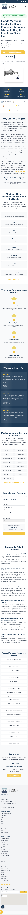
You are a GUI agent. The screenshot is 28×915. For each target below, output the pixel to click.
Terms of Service (5, 855)
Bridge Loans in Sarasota (14, 703)
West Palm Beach (5, 880)
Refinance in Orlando (14, 732)
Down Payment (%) (7, 507)
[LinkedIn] (26, 1)
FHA (2, 817)
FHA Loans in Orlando (14, 663)
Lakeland (3, 882)
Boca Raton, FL (20, 466)
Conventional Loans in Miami (14, 688)
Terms (25, 909)
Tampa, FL (7, 454)
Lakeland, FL (21, 470)
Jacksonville (4, 866)
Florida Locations (5, 838)
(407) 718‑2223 (17, 1)
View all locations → (6, 884)
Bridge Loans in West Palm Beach (14, 696)
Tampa (2, 865)
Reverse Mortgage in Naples (14, 718)
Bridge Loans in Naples (14, 699)
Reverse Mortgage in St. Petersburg (14, 721)
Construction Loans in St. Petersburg (14, 707)
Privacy (21, 909)
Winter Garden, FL (7, 462)
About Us (3, 842)
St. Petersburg (4, 876)
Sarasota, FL (21, 462)
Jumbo (2, 821)
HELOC (2, 826)
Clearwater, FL (7, 478)
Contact (3, 847)
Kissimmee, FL (7, 474)
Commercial (3, 828)
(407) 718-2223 (8, 57)
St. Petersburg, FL (21, 458)
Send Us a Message (14, 775)
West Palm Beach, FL (7, 470)
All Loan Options (4, 832)
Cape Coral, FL (20, 474)
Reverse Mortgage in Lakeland (14, 714)
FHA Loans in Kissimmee (14, 670)
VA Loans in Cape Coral (14, 677)
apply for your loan (19, 171)
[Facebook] (21, 1)
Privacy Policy (4, 853)
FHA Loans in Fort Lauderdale (14, 659)
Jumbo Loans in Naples (14, 743)
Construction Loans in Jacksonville (14, 710)
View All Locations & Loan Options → (14, 482)
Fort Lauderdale (4, 868)
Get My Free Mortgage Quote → (12, 52)
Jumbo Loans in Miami (14, 740)
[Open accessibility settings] (2, 906)
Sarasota (3, 872)
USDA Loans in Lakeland (14, 729)
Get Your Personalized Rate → (14, 533)
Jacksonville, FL (21, 454)
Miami (2, 863)
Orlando (3, 861)
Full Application (4, 851)
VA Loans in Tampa (14, 681)
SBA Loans (3, 830)
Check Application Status (6, 849)
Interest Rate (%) (7, 512)
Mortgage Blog (4, 844)
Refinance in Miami (14, 736)
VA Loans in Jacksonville (14, 674)
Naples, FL (7, 466)
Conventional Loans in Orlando (14, 685)
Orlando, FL (7, 450)
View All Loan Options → (14, 279)
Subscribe (23, 891)
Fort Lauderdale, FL (7, 458)
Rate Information (4, 840)
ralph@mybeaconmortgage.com (14, 766)
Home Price (5, 501)
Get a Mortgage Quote (6, 813)
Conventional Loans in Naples (14, 692)
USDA (2, 823)
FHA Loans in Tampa (14, 666)
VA (1, 819)
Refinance (3, 825)
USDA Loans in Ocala (14, 725)
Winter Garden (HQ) (5, 870)
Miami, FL (20, 450)
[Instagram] (24, 1)
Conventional (4, 815)
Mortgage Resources (6, 846)
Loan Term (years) (7, 518)
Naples (2, 874)
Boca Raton (3, 878)
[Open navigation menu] (25, 6)
